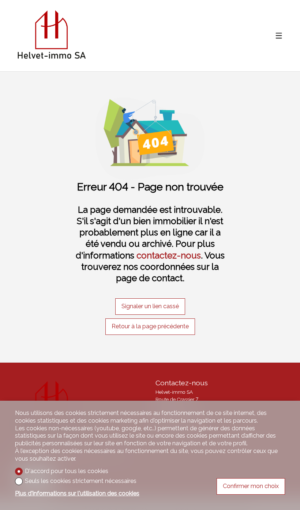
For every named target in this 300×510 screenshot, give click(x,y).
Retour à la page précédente (150, 326)
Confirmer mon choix (251, 486)
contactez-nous (168, 255)
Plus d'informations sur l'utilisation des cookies (77, 493)
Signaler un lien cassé (150, 306)
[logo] (51, 35)
